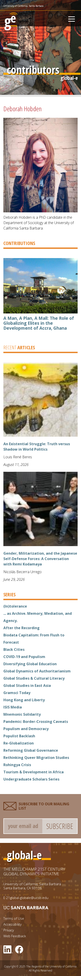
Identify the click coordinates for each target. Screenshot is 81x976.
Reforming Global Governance (30, 750)
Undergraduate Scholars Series (31, 779)
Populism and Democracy (26, 728)
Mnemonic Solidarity (22, 714)
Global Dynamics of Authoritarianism (37, 671)
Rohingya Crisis (17, 764)
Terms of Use (13, 918)
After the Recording (21, 627)
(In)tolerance (15, 606)
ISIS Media (12, 707)
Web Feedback (14, 936)
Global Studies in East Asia (27, 685)
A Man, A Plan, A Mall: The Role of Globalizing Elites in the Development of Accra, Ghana (38, 323)
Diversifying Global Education (30, 663)
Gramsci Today (16, 692)
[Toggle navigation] (71, 18)
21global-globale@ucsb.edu (27, 897)
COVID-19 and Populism (24, 656)
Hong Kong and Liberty (24, 699)
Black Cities (14, 649)
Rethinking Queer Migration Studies (36, 757)
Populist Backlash (19, 735)
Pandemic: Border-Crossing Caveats (35, 721)
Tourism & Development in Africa (33, 771)
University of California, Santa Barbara (23, 5)
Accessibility (12, 924)
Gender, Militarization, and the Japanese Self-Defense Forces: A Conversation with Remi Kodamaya (40, 559)
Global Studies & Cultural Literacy (34, 678)
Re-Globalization (18, 743)
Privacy (8, 930)
